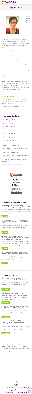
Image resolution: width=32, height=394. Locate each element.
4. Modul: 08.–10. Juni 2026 (8, 126)
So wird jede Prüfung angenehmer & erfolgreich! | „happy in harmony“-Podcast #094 (16, 206)
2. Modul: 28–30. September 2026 (9, 152)
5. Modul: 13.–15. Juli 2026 (8, 133)
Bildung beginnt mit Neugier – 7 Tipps (12, 293)
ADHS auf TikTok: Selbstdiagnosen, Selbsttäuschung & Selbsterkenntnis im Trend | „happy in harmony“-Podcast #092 (15, 237)
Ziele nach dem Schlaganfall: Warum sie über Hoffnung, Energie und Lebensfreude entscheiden (15, 322)
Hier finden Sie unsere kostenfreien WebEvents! (12, 106)
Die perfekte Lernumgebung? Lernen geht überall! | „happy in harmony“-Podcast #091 (14, 252)
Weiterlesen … (5, 289)
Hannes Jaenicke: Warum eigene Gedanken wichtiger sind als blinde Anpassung (14, 307)
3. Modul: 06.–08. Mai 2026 (8, 119)
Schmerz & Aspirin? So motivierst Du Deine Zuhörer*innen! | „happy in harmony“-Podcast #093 (15, 221)
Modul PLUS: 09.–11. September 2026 (10, 145)
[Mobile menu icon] (29, 2)
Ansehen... (4, 216)
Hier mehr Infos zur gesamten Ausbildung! (11, 164)
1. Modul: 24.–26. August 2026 (8, 140)
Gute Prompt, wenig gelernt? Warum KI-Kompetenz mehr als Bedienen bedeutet (13, 279)
